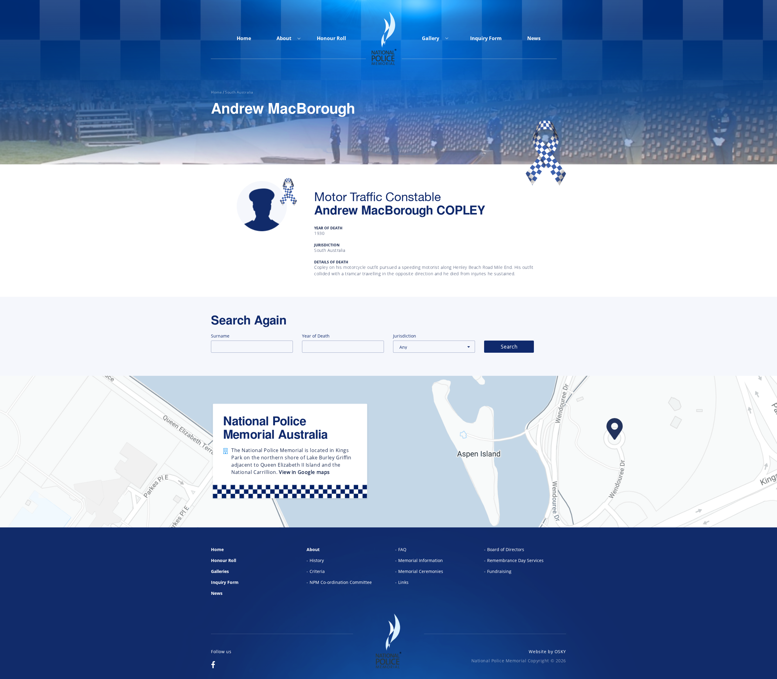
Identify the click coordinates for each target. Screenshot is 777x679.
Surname (220, 336)
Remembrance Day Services (515, 560)
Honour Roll (331, 38)
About (284, 38)
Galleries (220, 571)
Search (509, 346)
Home (244, 38)
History (317, 560)
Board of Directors (505, 549)
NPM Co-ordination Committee (341, 582)
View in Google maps (304, 472)
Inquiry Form (486, 38)
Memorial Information (420, 560)
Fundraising (499, 571)
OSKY (560, 651)
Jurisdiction (404, 336)
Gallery (431, 38)
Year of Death (316, 336)
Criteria (317, 571)
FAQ (402, 549)
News (534, 38)
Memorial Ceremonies (420, 571)
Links (403, 582)
